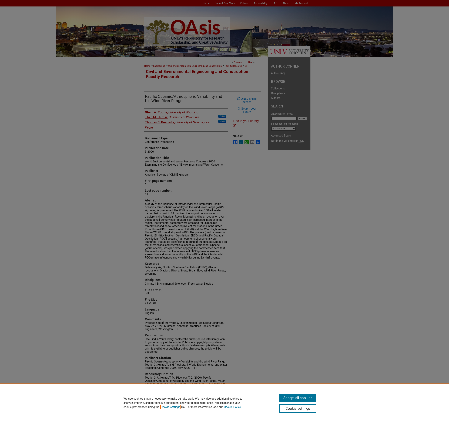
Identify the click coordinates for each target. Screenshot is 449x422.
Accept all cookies (297, 398)
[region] (224, 402)
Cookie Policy (232, 407)
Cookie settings (170, 407)
